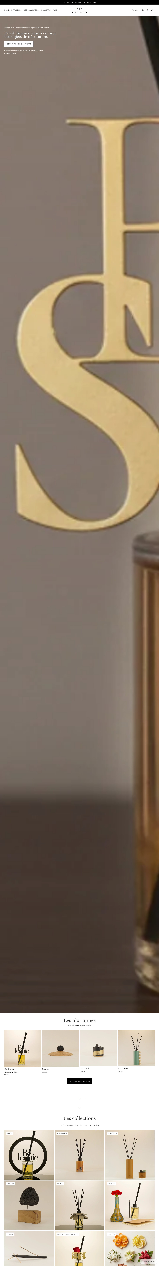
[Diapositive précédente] (7, 1048)
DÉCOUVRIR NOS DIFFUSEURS (19, 44)
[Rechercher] (143, 10)
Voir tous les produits (79, 1081)
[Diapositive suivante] (38, 1048)
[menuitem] (55, 10)
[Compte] (147, 10)
